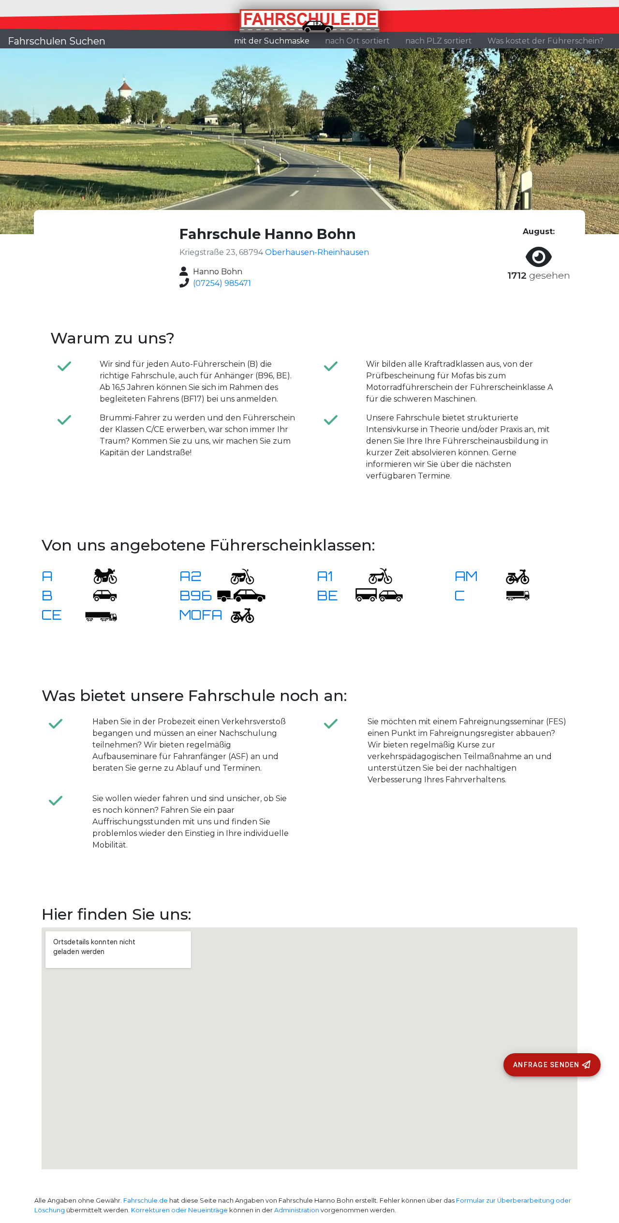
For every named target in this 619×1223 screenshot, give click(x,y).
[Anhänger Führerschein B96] (241, 594)
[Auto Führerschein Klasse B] (99, 594)
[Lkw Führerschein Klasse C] (511, 594)
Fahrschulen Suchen (56, 41)
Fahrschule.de (145, 1200)
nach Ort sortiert (357, 40)
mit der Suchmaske (275, 40)
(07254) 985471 (222, 283)
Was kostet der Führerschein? (545, 40)
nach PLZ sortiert (438, 40)
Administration (296, 1210)
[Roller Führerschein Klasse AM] (511, 575)
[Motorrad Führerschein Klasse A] (99, 575)
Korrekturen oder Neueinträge (179, 1210)
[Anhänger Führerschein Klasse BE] (379, 594)
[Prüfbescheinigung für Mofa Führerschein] (236, 614)
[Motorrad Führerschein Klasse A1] (374, 575)
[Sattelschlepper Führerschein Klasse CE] (99, 614)
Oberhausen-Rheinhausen (317, 252)
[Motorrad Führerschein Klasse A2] (236, 575)
